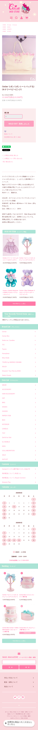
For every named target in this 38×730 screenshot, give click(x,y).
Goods (15, 24)
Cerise (9, 24)
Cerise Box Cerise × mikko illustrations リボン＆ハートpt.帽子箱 (10, 629)
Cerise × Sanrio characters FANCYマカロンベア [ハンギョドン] (10, 292)
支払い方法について (15, 712)
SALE (9, 31)
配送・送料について (27, 712)
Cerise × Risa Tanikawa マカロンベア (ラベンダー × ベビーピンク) (27, 292)
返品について (8, 134)
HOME (4, 24)
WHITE (10, 29)
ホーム (7, 712)
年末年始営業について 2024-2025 (19, 560)
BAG (9, 27)
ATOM (26, 718)
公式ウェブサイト (15, 718)
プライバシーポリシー (12, 716)
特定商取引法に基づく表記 (12, 137)
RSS (22, 718)
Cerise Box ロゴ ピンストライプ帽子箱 (26, 595)
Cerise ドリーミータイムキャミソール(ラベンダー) (10, 259)
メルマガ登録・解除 (25, 716)
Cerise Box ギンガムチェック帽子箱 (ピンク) (27, 628)
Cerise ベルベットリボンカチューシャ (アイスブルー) (27, 259)
